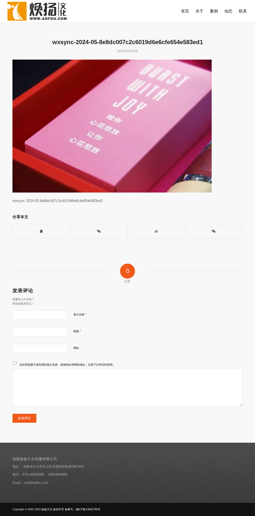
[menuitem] (185, 11)
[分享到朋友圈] (214, 231)
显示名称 (79, 314)
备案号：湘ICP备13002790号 (82, 509)
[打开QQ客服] (41, 231)
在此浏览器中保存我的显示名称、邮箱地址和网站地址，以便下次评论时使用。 (67, 364)
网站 (76, 347)
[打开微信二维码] (99, 231)
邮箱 (77, 331)
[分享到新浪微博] (156, 231)
